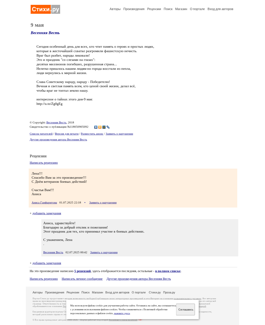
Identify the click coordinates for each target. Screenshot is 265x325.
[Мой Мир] (104, 127)
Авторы (115, 9)
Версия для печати (67, 133)
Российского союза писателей (123, 320)
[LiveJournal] (108, 127)
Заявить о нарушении (119, 133)
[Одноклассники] (100, 127)
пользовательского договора (187, 298)
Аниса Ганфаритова (44, 202)
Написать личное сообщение (82, 279)
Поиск (168, 9)
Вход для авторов (220, 9)
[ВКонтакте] (96, 127)
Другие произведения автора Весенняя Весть (58, 139)
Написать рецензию (44, 163)
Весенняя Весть (45, 32)
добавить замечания (46, 213)
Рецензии (154, 9)
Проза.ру (169, 292)
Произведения (134, 9)
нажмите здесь (122, 313)
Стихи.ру (155, 292)
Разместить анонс (92, 133)
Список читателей (41, 133)
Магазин (181, 9)
